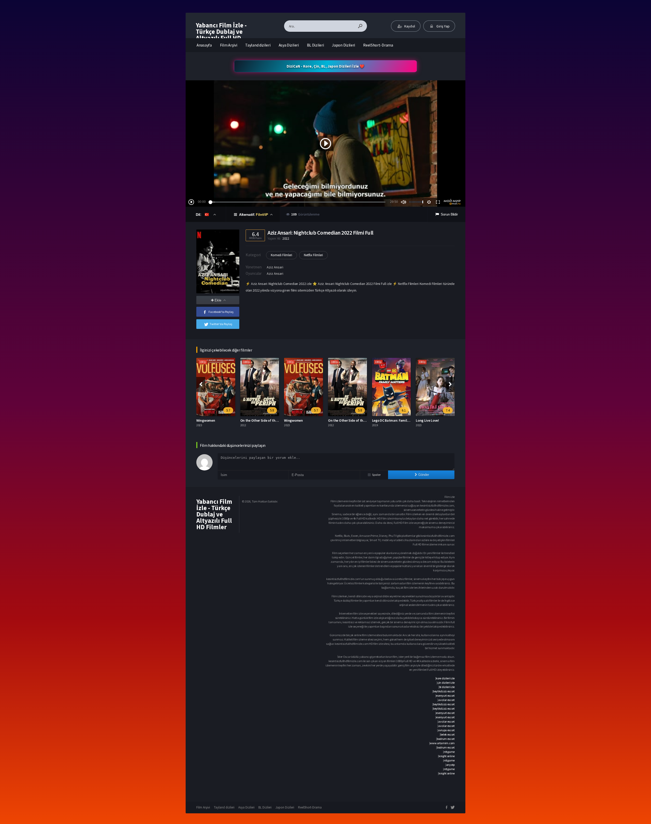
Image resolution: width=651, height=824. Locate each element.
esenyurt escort (445, 695)
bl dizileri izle (447, 687)
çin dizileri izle (446, 682)
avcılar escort (446, 700)
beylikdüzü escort (444, 691)
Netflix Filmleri (313, 255)
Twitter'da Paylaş (221, 324)
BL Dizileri (315, 45)
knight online (447, 756)
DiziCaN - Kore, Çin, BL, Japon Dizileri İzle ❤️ (325, 66)
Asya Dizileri (289, 45)
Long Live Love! (383, 420)
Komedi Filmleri (281, 255)
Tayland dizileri (257, 45)
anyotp (450, 765)
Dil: (199, 214)
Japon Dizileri (343, 45)
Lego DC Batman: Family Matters (353, 420)
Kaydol (409, 26)
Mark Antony (425, 420)
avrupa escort (446, 730)
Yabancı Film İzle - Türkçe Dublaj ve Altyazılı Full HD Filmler (221, 34)
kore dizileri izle (445, 678)
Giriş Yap (443, 26)
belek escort (447, 734)
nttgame (449, 752)
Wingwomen (249, 420)
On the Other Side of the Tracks (220, 420)
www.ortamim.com (442, 743)
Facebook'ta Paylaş (221, 312)
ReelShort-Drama (378, 45)
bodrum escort (446, 739)
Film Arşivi (228, 45)
